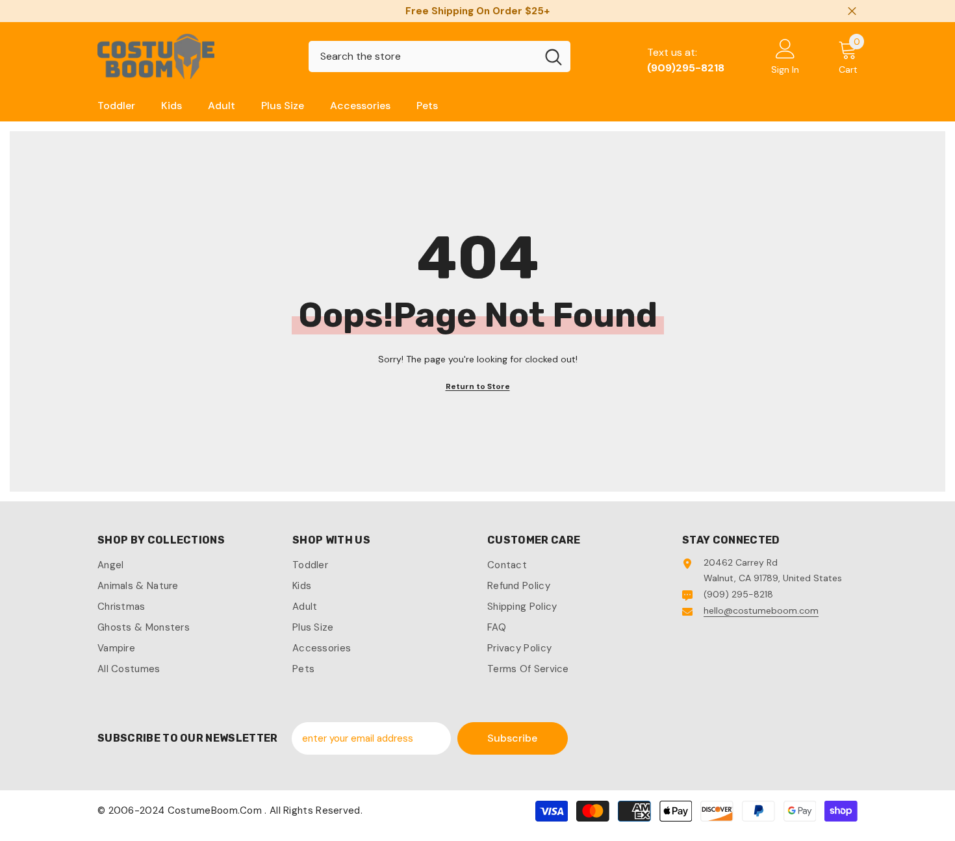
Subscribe (512, 738)
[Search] (439, 56)
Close (852, 11)
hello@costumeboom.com (761, 610)
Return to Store (478, 386)
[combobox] (423, 56)
